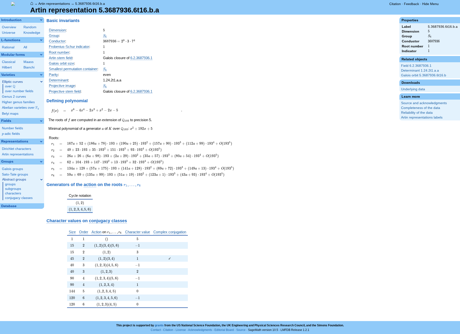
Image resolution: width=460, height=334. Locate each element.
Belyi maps (10, 113)
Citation (395, 4)
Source (241, 330)
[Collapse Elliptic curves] (41, 82)
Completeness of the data (420, 108)
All (25, 47)
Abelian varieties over (20, 107)
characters (13, 193)
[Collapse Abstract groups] (41, 179)
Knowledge (31, 32)
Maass (28, 62)
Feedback (411, 4)
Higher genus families (18, 102)
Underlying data (413, 89)
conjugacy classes (19, 198)
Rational (8, 47)
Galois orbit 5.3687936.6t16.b (423, 75)
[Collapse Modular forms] (41, 55)
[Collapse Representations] (41, 141)
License (181, 330)
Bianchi (28, 67)
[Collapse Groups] (41, 162)
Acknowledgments (200, 330)
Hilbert (7, 67)
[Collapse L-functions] (41, 40)
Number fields (12, 128)
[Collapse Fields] (41, 121)
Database (9, 206)
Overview (9, 27)
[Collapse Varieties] (41, 75)
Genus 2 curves (14, 96)
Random (29, 27)
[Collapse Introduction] (41, 20)
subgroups (13, 189)
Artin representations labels (422, 117)
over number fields (19, 91)
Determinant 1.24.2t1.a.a (420, 70)
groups (10, 184)
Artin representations (54, 4)
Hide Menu (430, 4)
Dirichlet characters (16, 149)
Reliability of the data (417, 112)
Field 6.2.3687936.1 (416, 66)
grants (159, 325)
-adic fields (11, 134)
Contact (156, 330)
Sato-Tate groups (15, 174)
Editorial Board (224, 330)
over (10, 86)
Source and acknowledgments (424, 103)
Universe (8, 32)
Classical (8, 62)
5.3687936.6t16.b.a (90, 4)
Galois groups (12, 169)
